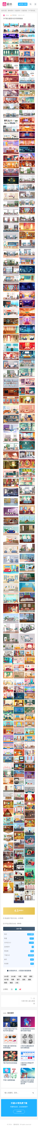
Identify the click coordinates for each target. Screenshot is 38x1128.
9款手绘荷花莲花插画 (10, 1063)
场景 (12, 979)
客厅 (18, 979)
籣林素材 (10, 10)
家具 (23, 979)
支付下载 (19, 928)
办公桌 (13, 976)
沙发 (17, 982)
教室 (11, 982)
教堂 (5, 982)
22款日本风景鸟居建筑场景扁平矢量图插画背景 (27, 1081)
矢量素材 (17, 10)
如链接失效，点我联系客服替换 (20, 971)
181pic (7, 15)
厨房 (30, 976)
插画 (29, 979)
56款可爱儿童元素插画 (28, 1002)
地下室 (6, 979)
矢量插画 (24, 10)
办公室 (6, 976)
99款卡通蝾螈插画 (9, 1080)
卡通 (19, 976)
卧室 (25, 976)
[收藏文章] (11, 989)
